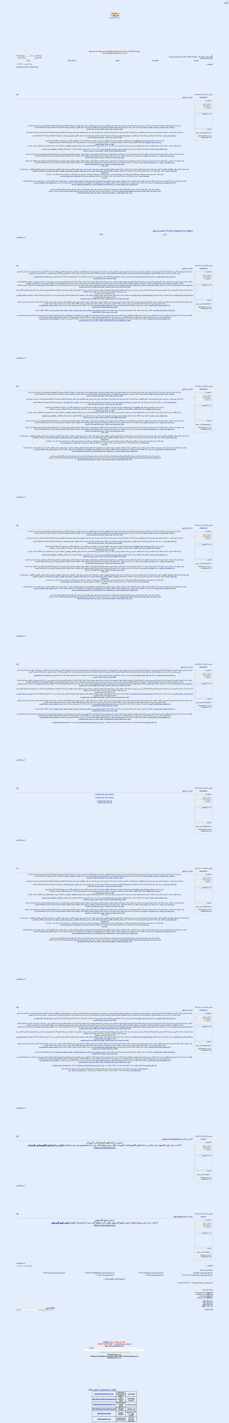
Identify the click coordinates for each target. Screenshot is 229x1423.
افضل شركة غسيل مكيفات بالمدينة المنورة (104, 312)
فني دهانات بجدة (90, 176)
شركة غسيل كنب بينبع (141, 1068)
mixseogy (203, 1139)
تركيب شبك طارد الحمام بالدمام (73, 191)
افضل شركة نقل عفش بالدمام (114, 129)
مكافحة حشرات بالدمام (49, 149)
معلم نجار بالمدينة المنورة (59, 722)
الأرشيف (95, 1390)
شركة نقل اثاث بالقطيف (153, 409)
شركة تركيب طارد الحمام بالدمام (147, 191)
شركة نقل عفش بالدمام (167, 127)
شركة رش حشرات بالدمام (114, 149)
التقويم (117, 60)
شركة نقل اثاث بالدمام (120, 127)
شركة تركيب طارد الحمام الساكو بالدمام (89, 192)
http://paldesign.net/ (104, 1419)
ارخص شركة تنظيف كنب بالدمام (94, 164)
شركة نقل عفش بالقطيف (142, 140)
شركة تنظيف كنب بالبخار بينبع (77, 1070)
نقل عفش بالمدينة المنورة (143, 276)
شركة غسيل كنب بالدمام (167, 156)
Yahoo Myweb (186, 1275)
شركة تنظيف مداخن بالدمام (164, 182)
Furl (146, 1275)
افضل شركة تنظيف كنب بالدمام (114, 164)
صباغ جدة (105, 177)
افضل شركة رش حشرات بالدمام (93, 150)
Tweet (101, 234)
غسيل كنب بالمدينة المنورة (24, 295)
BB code (208, 1301)
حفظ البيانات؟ (20, 55)
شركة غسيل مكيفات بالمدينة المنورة (164, 310)
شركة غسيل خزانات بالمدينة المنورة (182, 285)
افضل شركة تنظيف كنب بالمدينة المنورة (92, 298)
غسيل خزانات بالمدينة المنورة (154, 285)
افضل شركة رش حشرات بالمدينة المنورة (91, 320)
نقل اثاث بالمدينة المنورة (105, 802)
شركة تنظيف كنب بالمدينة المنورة (141, 295)
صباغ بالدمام (104, 172)
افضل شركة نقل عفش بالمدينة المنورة (104, 278)
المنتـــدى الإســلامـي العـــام (177, 56)
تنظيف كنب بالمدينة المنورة (102, 297)
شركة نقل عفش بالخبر (169, 135)
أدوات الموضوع (33, 66)
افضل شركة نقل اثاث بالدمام (95, 129)
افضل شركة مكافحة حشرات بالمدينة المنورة (117, 320)
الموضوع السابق (119, 1279)
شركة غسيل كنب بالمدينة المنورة (183, 295)
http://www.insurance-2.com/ (104, 1394)
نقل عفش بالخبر (68, 135)
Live (97, 1275)
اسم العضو (38, 55)
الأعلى (90, 1390)
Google (45, 1272)
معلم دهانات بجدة (75, 176)
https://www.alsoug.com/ (104, 1147)
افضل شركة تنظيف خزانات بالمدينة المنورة (91, 287)
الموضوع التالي (109, 1279)
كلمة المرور (37, 57)
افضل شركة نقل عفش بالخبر (113, 137)
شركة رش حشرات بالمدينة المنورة (105, 318)
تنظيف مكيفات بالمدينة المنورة (48, 305)
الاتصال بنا (113, 1390)
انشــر (164, 234)
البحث (28, 60)
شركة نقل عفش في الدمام (151, 127)
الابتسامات (209, 1302)
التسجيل (196, 60)
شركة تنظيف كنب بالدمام (167, 162)
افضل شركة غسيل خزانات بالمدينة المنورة (117, 287)
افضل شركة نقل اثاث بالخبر (95, 137)
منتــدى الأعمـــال (203, 56)
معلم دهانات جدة (144, 176)
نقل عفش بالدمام (103, 127)
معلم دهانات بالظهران (65, 171)
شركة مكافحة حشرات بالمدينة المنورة (158, 318)
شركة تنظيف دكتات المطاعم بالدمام (127, 184)
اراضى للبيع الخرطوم (60, 1223)
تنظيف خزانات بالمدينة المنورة (45, 285)
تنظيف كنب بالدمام (148, 162)
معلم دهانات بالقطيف (79, 171)
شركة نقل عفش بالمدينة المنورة (165, 276)
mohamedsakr (203, 97)
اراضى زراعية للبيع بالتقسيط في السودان (46, 1145)
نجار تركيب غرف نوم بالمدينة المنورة (94, 722)
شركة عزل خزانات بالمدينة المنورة (103, 285)
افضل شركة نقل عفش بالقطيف (104, 144)
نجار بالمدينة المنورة (151, 722)
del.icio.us (141, 1272)
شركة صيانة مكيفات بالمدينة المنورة (105, 305)
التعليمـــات (155, 60)
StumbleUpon (89, 1272)
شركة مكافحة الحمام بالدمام (128, 191)
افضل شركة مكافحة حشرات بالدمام (115, 150)
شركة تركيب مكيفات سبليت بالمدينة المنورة (86, 310)
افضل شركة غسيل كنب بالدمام (114, 157)
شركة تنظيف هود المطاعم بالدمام (82, 184)
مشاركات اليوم (72, 60)
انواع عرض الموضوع (22, 66)
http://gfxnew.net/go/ (104, 1413)
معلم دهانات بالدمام (171, 171)
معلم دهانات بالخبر (96, 171)
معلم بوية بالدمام (53, 171)
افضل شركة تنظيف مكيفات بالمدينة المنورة (105, 307)
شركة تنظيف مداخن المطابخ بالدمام (103, 184)
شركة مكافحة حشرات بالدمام (158, 149)
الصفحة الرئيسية (104, 1390)
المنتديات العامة (192, 56)
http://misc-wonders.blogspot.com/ (104, 1399)
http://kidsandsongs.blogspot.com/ (104, 1409)
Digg (194, 1272)
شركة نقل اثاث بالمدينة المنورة (43, 276)
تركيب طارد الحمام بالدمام (124, 192)
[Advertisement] (114, 35)
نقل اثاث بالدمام (69, 127)
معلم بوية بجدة (64, 176)
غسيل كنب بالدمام (149, 156)
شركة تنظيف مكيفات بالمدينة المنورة (159, 305)
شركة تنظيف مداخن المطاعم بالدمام (46, 182)
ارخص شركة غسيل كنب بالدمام (94, 157)
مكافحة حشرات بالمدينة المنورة (49, 318)
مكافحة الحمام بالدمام (108, 192)
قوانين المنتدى (208, 1309)
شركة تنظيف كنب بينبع (134, 1070)
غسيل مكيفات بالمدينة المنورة (62, 310)
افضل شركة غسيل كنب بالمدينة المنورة (117, 298)
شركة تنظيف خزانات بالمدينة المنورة (130, 285)
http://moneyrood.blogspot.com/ (104, 1404)
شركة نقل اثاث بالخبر (124, 135)
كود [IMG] (210, 1304)
